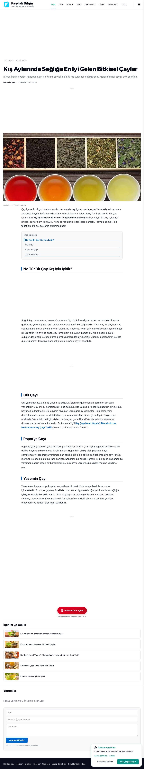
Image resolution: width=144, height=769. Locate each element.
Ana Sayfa (9, 60)
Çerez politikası (100, 756)
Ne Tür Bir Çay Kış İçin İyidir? (39, 240)
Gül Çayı (29, 245)
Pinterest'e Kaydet (73, 610)
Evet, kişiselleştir (128, 762)
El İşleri (101, 4)
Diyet (61, 4)
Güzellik (70, 4)
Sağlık (53, 4)
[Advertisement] (72, 31)
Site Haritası (73, 764)
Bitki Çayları (21, 60)
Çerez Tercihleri (59, 764)
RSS (83, 764)
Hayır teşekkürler (105, 762)
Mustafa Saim (9, 82)
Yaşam (124, 4)
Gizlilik (28, 764)
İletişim (19, 764)
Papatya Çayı (31, 249)
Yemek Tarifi (113, 4)
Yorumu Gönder (17, 740)
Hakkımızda (8, 764)
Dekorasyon (90, 4)
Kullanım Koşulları (41, 764)
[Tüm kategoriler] (139, 4)
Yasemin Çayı (32, 254)
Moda (79, 4)
